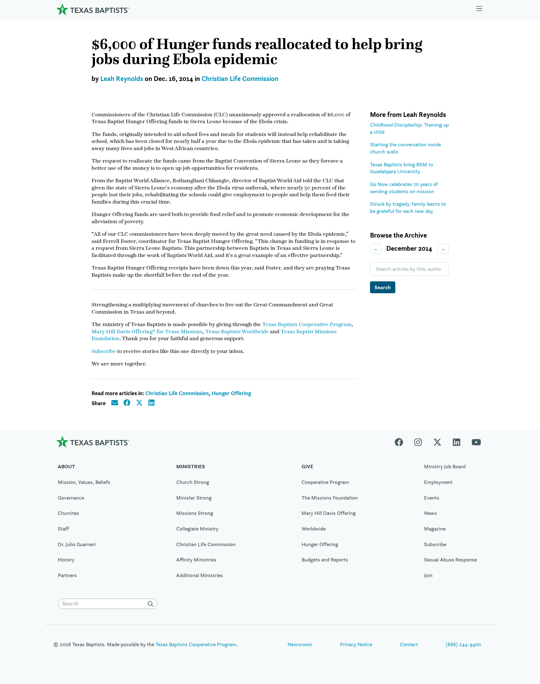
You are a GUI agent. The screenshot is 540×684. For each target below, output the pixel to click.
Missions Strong (194, 513)
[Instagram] (418, 441)
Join (428, 575)
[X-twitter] (437, 441)
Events (431, 498)
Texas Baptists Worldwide (237, 331)
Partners (67, 575)
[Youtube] (476, 441)
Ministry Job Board (445, 466)
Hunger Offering (231, 393)
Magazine (435, 529)
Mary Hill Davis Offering (329, 513)
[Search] (152, 604)
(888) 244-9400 (463, 644)
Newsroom (300, 644)
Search (382, 287)
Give (307, 466)
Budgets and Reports (325, 559)
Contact (409, 644)
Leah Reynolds (121, 78)
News (430, 513)
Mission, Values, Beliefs (84, 482)
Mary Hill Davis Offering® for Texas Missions (147, 331)
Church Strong (192, 482)
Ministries (190, 466)
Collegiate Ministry (197, 529)
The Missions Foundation (330, 498)
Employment (438, 482)
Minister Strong (194, 498)
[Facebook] (402, 441)
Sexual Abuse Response (450, 559)
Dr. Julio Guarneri (77, 544)
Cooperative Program (325, 482)
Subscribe (104, 351)
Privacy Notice (356, 644)
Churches (68, 513)
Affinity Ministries (196, 559)
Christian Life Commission (240, 78)
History (66, 559)
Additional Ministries (199, 575)
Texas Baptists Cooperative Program (307, 324)
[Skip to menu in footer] (479, 9)
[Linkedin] (456, 441)
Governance (71, 498)
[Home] (92, 9)
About (66, 466)
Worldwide (314, 529)
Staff (63, 529)
